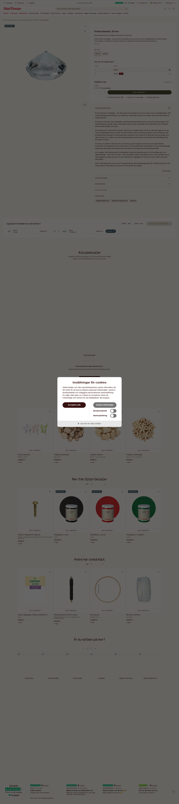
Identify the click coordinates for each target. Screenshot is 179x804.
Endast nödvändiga (104, 405)
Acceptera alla (74, 405)
